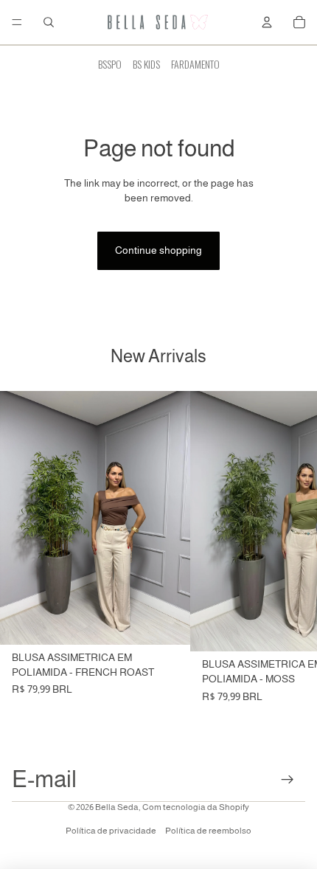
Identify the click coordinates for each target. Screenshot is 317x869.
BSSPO (110, 64)
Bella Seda (117, 807)
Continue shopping (158, 250)
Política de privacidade (111, 830)
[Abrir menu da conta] (267, 22)
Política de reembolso (208, 830)
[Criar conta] (288, 779)
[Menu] (17, 22)
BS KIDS (146, 64)
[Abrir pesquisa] (48, 22)
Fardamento (195, 64)
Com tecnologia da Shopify (195, 807)
